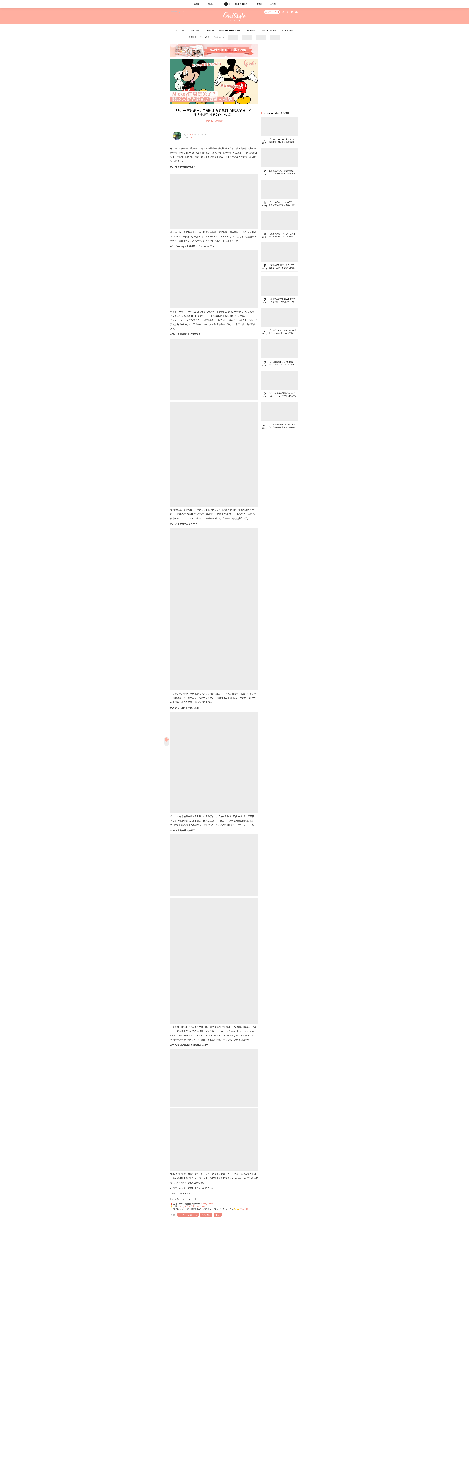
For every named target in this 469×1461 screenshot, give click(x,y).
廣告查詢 (259, 4)
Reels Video (219, 37)
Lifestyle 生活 (251, 30)
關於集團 (196, 4)
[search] (283, 12)
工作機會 (273, 4)
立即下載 (243, 1209)
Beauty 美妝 (180, 30)
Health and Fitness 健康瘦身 (230, 30)
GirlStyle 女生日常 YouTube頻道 (192, 1206)
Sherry (190, 134)
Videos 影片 (205, 37)
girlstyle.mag (207, 1203)
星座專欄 (192, 37)
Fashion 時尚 (209, 30)
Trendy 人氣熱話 (287, 30)
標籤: (173, 1214)
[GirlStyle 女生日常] (234, 16)
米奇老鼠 (206, 1215)
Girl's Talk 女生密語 (268, 30)
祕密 (217, 1215)
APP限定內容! (194, 30)
